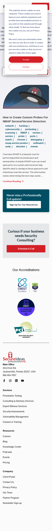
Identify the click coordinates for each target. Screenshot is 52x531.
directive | (22, 146)
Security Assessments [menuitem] (13, 411)
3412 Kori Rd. (9, 368)
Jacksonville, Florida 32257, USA (19, 371)
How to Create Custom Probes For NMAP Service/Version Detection (25, 119)
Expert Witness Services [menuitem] (15, 406)
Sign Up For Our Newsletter (24, 204)
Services (7, 390)
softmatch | (39, 143)
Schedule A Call (26, 249)
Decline (26, 67)
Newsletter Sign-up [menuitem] (12, 503)
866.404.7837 (9, 375)
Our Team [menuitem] (7, 492)
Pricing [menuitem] (6, 462)
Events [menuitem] (6, 457)
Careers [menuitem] (7, 436)
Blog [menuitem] (5, 441)
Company (8, 471)
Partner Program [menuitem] (11, 498)
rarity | (9, 146)
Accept (26, 59)
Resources (8, 431)
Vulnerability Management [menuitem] (15, 417)
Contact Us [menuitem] (8, 482)
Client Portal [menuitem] (9, 477)
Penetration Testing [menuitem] (12, 396)
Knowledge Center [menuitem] (12, 447)
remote (34, 146)
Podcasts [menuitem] (7, 452)
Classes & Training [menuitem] (12, 422)
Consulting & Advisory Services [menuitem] (18, 401)
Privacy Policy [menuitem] (10, 487)
